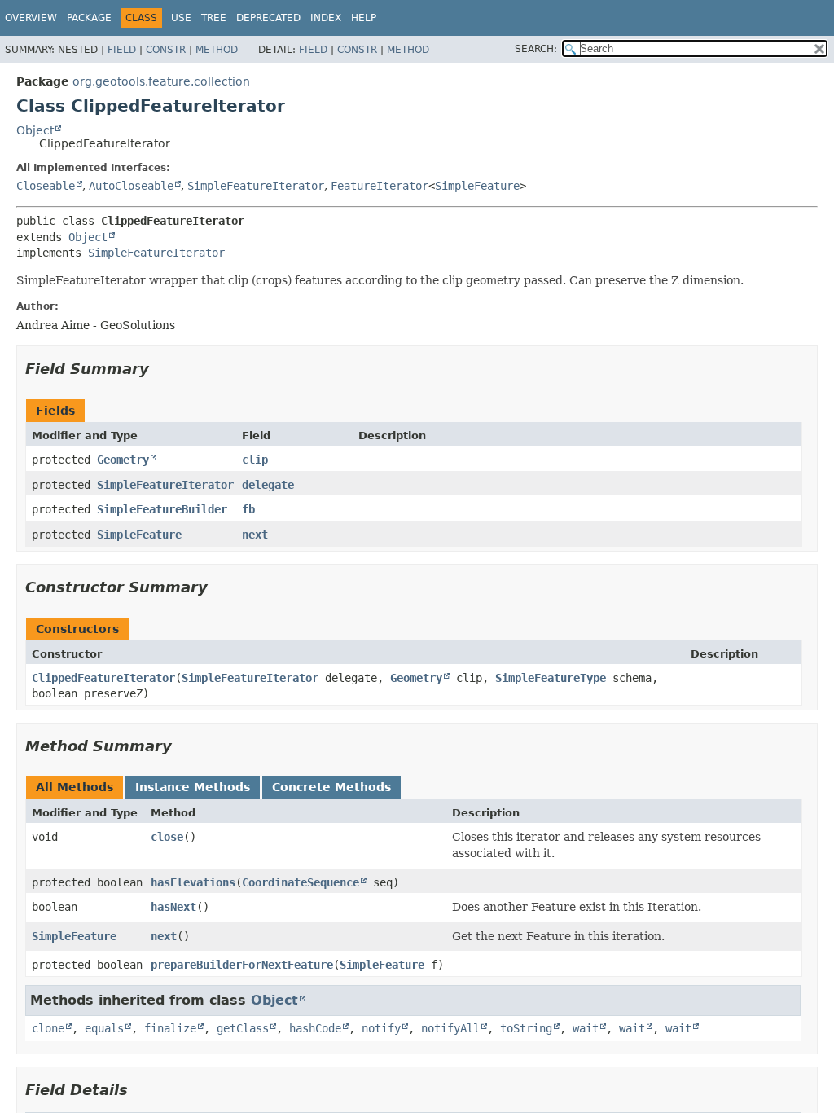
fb (248, 509)
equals (104, 1028)
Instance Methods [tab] (192, 787)
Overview (31, 18)
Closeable (45, 185)
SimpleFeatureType (550, 677)
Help (363, 18)
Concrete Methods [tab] (331, 787)
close (167, 836)
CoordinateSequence (300, 882)
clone (48, 1028)
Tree (213, 18)
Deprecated (268, 18)
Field (122, 49)
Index (325, 18)
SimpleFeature (477, 185)
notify (381, 1028)
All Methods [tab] (74, 787)
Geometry (123, 459)
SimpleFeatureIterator (255, 185)
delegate (268, 484)
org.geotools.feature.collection (161, 81)
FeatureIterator (379, 185)
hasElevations (193, 882)
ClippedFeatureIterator (103, 677)
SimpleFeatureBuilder (162, 509)
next (255, 534)
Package (89, 18)
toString (526, 1028)
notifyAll (450, 1028)
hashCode (315, 1028)
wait (586, 1028)
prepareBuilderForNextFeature (242, 964)
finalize (170, 1028)
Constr (166, 49)
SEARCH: (536, 49)
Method (216, 49)
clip (255, 459)
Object (35, 130)
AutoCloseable (131, 185)
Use (181, 18)
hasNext (173, 906)
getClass (243, 1028)
